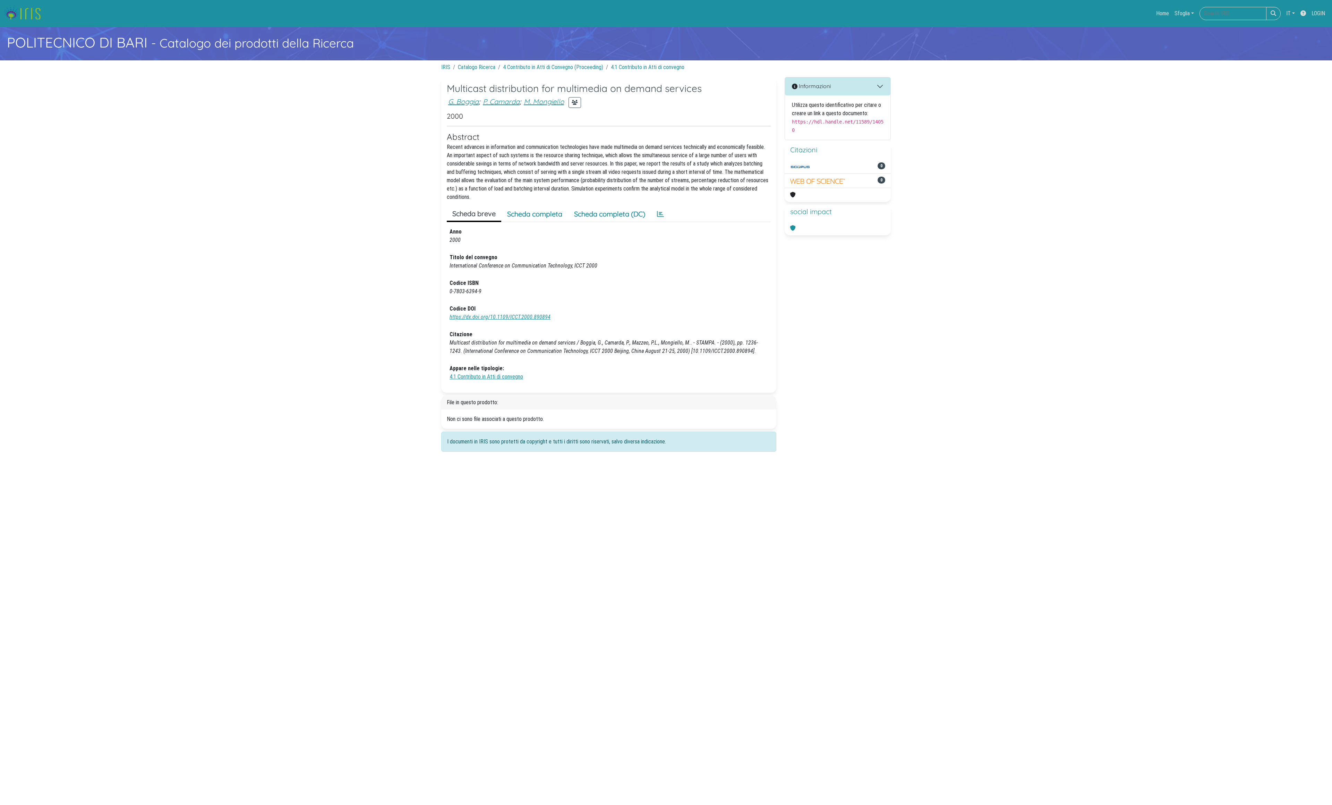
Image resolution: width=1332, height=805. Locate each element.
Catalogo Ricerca (476, 67)
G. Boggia (463, 101)
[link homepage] (25, 13)
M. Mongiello (544, 101)
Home (1162, 13)
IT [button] (1288, 13)
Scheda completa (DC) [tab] (609, 214)
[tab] (660, 214)
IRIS (445, 67)
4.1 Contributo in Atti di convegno (647, 67)
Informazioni (814, 86)
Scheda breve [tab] (474, 213)
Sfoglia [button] (1182, 13)
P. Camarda (501, 101)
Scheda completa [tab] (534, 214)
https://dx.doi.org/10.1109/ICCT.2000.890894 (500, 317)
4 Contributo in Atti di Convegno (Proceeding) (553, 67)
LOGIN (1318, 13)
